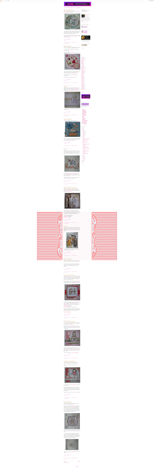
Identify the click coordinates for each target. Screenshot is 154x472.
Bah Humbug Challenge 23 (67, 119)
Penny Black (82, 80)
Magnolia (67, 398)
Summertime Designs (84, 122)
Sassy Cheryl (82, 84)
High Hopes (78, 260)
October (84, 133)
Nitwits (82, 78)
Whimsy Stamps (83, 88)
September (84, 134)
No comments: (66, 272)
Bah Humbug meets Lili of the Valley (69, 275)
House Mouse (82, 72)
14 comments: (66, 358)
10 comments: (66, 458)
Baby (81, 59)
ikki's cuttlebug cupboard (85, 120)
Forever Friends (83, 70)
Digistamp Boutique (83, 67)
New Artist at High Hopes (67, 259)
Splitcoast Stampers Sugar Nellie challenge (74, 89)
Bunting (82, 62)
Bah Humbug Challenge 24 (67, 46)
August (84, 135)
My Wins (75, 7)
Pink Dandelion (88, 14)
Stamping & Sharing (84, 113)
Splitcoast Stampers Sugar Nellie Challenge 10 (70, 187)
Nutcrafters (82, 79)
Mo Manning (82, 77)
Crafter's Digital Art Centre (69, 174)
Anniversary (82, 57)
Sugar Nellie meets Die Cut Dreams (69, 10)
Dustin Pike (82, 68)
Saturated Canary (83, 85)
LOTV (81, 74)
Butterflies (82, 63)
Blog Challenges (68, 7)
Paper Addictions (74, 173)
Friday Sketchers (76, 90)
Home (64, 7)
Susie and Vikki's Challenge (73, 451)
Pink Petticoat (82, 82)
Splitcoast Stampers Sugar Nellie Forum (68, 190)
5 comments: (65, 184)
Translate (86, 11)
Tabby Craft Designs (84, 123)
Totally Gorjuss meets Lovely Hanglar (69, 321)
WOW (82, 89)
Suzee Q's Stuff (83, 118)
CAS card (65, 149)
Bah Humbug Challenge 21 (67, 402)
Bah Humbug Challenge (71, 52)
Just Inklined (82, 73)
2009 (82, 160)
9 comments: (65, 115)
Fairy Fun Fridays (65, 306)
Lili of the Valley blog (73, 282)
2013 (82, 127)
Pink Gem (82, 81)
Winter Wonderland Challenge (73, 74)
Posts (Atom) (68, 462)
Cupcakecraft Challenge (66, 305)
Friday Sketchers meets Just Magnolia (69, 361)
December (84, 131)
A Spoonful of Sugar (66, 216)
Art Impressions (83, 58)
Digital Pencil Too (84, 114)
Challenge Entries (78, 7)
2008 (82, 161)
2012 (82, 128)
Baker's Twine (82, 60)
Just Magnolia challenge (74, 384)
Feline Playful (83, 119)
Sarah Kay (82, 83)
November (84, 132)
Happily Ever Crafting (84, 121)
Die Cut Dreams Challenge (74, 35)
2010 (82, 130)
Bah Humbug (73, 406)
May (83, 154)
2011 (82, 129)
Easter (82, 69)
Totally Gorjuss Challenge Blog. (75, 352)
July (83, 136)
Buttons (82, 64)
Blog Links (72, 7)
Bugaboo (82, 61)
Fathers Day (65, 226)
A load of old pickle (84, 115)
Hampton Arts (82, 71)
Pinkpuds (83, 117)
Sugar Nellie (67, 43)
